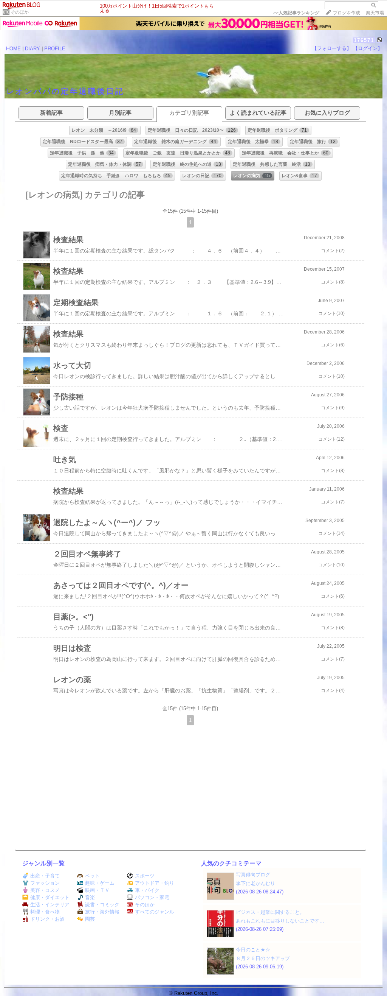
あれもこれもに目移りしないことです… (280, 921)
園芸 (90, 919)
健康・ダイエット (50, 897)
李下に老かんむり (255, 883)
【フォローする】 (331, 48)
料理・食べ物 (45, 912)
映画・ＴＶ (97, 890)
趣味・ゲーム (100, 883)
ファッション (45, 883)
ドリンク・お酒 (47, 919)
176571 (364, 40)
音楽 (90, 897)
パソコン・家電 (152, 897)
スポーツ (145, 876)
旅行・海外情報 (102, 912)
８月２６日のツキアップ (263, 958)
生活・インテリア (50, 904)
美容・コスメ (45, 890)
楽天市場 (375, 13)
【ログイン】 (367, 48)
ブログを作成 (346, 13)
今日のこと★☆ (253, 949)
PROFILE (54, 48)
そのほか (20, 12)
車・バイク (147, 890)
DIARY (32, 48)
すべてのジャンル (154, 912)
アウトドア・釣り (154, 883)
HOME (13, 48)
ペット (92, 876)
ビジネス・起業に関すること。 (270, 912)
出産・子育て (45, 876)
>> (296, 13)
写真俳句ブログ (253, 875)
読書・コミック (102, 904)
